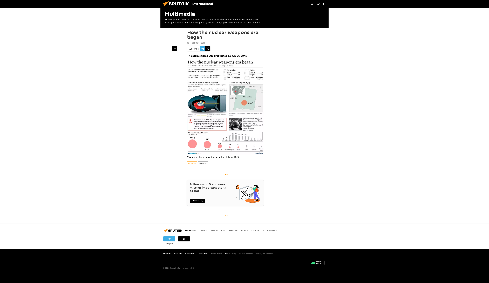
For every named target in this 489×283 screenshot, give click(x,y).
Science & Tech (257, 230)
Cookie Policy (216, 254)
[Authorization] (312, 3)
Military (244, 230)
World (204, 230)
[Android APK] (317, 263)
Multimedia (192, 163)
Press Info (178, 254)
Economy (233, 230)
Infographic (203, 163)
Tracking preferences (264, 254)
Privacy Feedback (246, 254)
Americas (213, 230)
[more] (174, 48)
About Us (167, 254)
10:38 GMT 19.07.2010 (196, 43)
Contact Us (203, 254)
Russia (224, 230)
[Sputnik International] (177, 7)
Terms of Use (190, 254)
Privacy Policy (230, 254)
